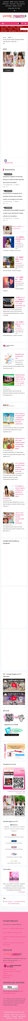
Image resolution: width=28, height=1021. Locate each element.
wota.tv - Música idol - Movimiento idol (12, 932)
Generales (10, 28)
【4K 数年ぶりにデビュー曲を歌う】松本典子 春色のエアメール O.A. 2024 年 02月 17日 (20, 301)
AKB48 (11, 1)
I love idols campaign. (14, 882)
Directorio (5, 973)
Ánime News (8, 5)
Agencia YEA (9, 163)
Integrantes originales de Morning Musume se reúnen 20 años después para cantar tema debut (13, 179)
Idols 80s (15, 5)
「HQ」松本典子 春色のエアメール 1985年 (19, 324)
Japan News (6, 1)
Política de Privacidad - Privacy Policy (12, 971)
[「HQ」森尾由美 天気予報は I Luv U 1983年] (8, 242)
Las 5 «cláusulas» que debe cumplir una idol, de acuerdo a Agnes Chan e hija (20, 467)
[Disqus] (14, 93)
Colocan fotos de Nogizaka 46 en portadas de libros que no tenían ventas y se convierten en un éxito (12, 196)
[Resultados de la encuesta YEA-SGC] (8, 359)
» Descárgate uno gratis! (20, 793)
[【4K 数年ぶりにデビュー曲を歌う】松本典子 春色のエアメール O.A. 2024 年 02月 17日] (8, 302)
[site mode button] (19, 23)
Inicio (2, 26)
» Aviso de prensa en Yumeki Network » (17, 790)
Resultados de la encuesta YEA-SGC (19, 356)
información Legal (7, 975)
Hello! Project (6, 3)
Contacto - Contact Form (9, 969)
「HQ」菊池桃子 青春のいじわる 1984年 (20, 259)
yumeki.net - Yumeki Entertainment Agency (13, 928)
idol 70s (19, 30)
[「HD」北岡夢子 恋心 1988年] (8, 282)
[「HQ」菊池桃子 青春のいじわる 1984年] (8, 262)
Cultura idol (21, 1)
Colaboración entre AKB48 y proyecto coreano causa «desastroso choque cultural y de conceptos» (14, 213)
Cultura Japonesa (20, 3)
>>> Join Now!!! (21, 892)
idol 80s (25, 30)
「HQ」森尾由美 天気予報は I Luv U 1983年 (20, 239)
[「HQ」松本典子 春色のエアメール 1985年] (8, 327)
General (16, 1)
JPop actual (12, 3)
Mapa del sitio (6, 977)
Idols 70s (20, 5)
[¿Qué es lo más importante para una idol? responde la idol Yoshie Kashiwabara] (8, 517)
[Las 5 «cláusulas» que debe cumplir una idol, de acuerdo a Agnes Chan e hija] (8, 468)
